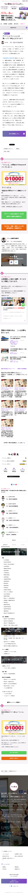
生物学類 (6, 577)
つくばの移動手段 (8, 687)
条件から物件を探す (19, 856)
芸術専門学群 (7, 608)
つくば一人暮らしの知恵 (10, 668)
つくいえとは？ (4, 8)
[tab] (5, 545)
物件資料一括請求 (23, 8)
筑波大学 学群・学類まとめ (10, 625)
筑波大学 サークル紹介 (10, 679)
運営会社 (14, 540)
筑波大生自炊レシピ (9, 685)
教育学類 (6, 570)
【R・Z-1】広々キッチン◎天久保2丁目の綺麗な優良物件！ (18, 337)
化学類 (6, 587)
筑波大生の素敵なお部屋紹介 (10, 645)
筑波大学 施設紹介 (9, 681)
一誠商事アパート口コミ (10, 651)
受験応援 (5, 23)
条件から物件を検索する (14, 752)
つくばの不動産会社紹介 (10, 643)
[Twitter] (14, 484)
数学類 (6, 583)
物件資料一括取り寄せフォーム (9, 859)
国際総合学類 (7, 568)
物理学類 (6, 585)
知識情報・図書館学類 (9, 600)
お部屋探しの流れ (18, 854)
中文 (26, 0)
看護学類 (6, 611)
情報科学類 (6, 596)
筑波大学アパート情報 (9, 641)
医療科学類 (7, 604)
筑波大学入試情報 (8, 621)
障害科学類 (6, 574)
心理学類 (6, 572)
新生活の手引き (6, 856)
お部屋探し (6, 653)
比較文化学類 (7, 562)
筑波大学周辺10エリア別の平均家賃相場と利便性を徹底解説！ (18, 358)
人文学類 (6, 560)
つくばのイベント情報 (9, 695)
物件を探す (14, 8)
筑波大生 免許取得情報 (9, 673)
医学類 (6, 602)
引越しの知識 (6, 151)
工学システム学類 (8, 591)
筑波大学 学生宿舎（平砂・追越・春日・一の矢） (13, 639)
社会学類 (6, 566)
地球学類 (6, 581)
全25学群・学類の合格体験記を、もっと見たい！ (14, 442)
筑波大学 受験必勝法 (9, 623)
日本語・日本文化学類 (9, 564)
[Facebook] (12, 484)
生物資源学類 (7, 579)
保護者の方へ (22, 23)
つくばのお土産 (7, 693)
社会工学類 (7, 594)
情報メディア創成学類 (9, 598)
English (24, 0)
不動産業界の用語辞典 (8, 58)
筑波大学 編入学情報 (9, 618)
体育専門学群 (7, 606)
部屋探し (10, 23)
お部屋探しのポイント (8, 148)
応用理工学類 (7, 589)
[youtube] (16, 484)
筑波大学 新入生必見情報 (10, 683)
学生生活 (16, 23)
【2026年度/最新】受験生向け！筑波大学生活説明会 (18, 349)
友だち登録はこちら (14, 133)
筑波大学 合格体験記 (9, 613)
